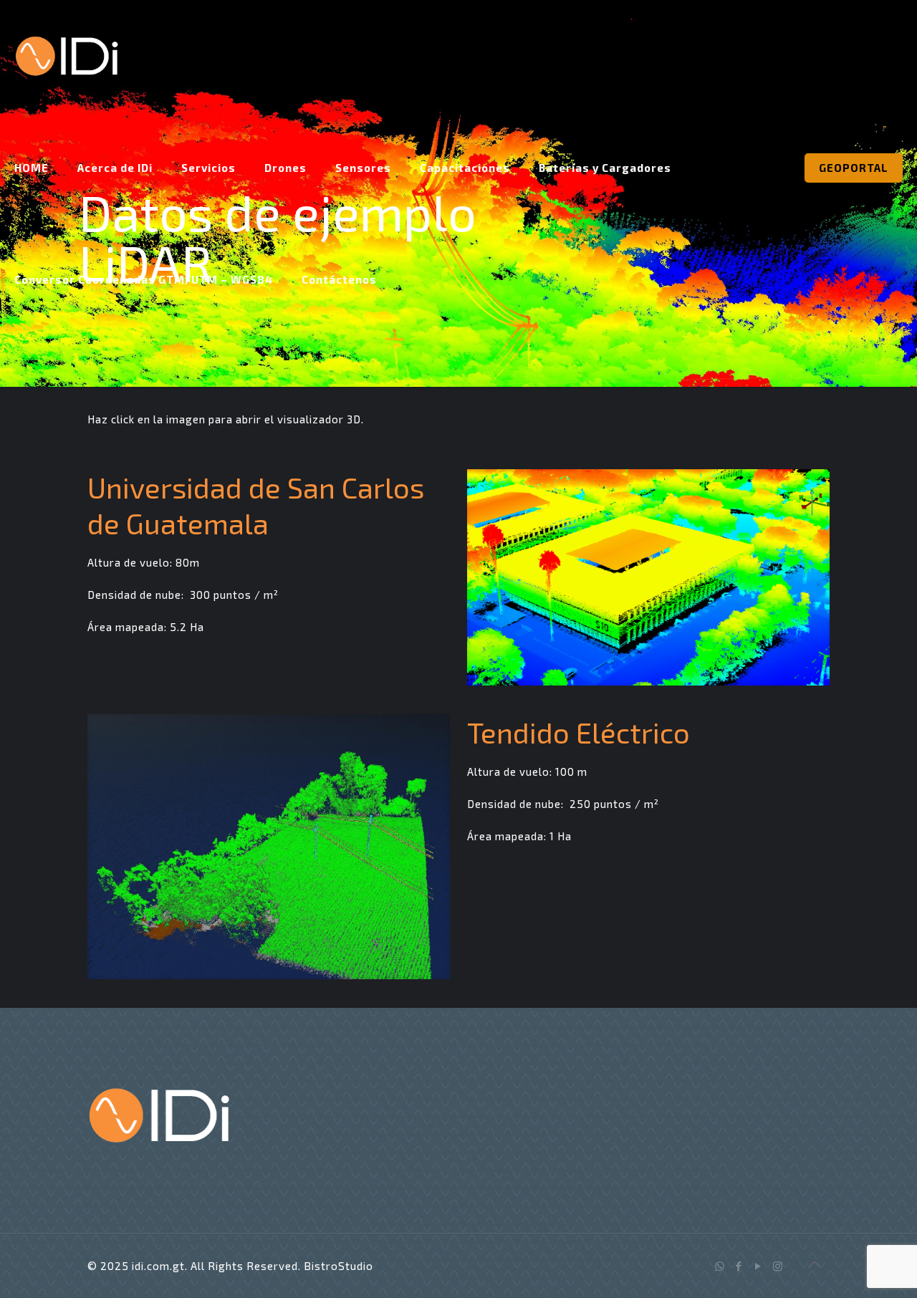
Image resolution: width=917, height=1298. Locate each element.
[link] (648, 577)
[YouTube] (758, 1265)
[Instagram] (777, 1265)
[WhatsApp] (719, 1265)
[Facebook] (738, 1265)
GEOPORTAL (853, 167)
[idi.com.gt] (66, 56)
